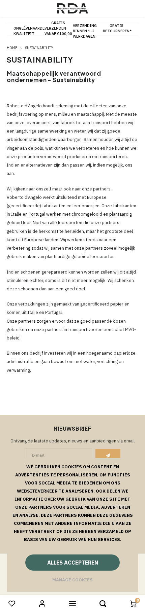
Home (12, 47)
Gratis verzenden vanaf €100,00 (58, 28)
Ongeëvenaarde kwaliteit (29, 31)
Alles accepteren (72, 562)
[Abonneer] (108, 455)
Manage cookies (72, 580)
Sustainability (39, 47)
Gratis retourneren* (117, 28)
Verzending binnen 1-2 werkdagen (85, 30)
